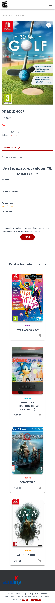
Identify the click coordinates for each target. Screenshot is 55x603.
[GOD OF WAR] (27, 450)
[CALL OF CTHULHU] (27, 522)
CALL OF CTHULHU (27, 555)
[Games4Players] (6, 4)
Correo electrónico (11, 191)
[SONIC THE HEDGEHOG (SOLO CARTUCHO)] (27, 370)
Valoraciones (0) (12, 147)
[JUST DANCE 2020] (27, 297)
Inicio (4, 15)
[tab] (27, 148)
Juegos (9, 15)
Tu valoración (8, 211)
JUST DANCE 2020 (27, 329)
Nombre (6, 180)
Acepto (25, 600)
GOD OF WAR (27, 482)
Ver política (36, 600)
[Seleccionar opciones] (39, 335)
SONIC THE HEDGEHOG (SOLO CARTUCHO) (27, 406)
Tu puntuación (9, 203)
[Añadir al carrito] (39, 415)
